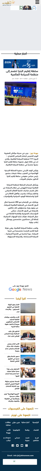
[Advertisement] (20, 28)
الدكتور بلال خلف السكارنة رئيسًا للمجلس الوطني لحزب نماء (11, 333)
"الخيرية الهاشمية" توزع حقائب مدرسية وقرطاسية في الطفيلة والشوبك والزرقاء (11, 397)
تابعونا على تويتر (20, 414)
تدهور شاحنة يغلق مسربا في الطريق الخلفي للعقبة (13, 358)
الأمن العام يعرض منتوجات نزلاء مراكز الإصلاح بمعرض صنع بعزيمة (12, 347)
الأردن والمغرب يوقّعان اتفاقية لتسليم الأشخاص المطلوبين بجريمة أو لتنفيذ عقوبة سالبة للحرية (11, 321)
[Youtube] (22, 445)
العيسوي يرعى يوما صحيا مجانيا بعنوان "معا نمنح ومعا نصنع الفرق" (12, 372)
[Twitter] (17, 445)
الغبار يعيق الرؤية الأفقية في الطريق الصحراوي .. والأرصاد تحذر (12, 308)
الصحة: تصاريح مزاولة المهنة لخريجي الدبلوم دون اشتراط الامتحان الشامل (12, 385)
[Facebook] (13, 445)
